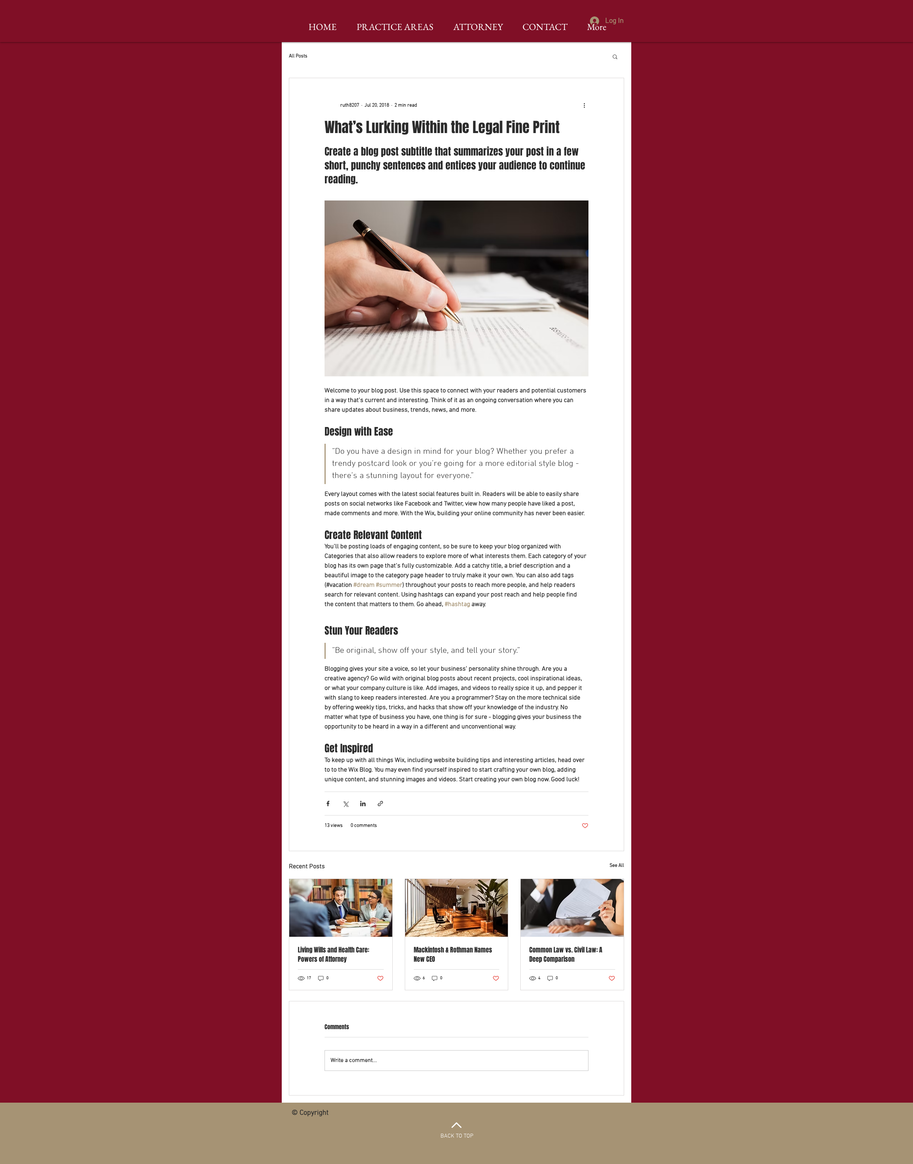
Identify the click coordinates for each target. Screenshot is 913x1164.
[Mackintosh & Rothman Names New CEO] (456, 908)
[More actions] (584, 105)
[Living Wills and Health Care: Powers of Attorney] (340, 908)
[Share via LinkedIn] (362, 803)
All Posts (298, 56)
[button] (615, 56)
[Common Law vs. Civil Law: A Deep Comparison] (572, 908)
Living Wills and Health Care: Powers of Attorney (333, 954)
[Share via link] (380, 803)
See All (616, 866)
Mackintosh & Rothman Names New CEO (453, 954)
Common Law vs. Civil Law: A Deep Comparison (565, 954)
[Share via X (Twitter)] (345, 803)
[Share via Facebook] (328, 803)
